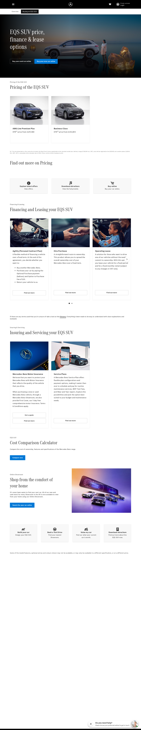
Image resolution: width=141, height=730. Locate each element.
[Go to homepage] (70, 4)
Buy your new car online (46, 61)
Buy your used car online (21, 61)
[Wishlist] (110, 4)
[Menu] (13, 4)
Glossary (63, 317)
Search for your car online (22, 505)
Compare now (17, 458)
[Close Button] (91, 724)
